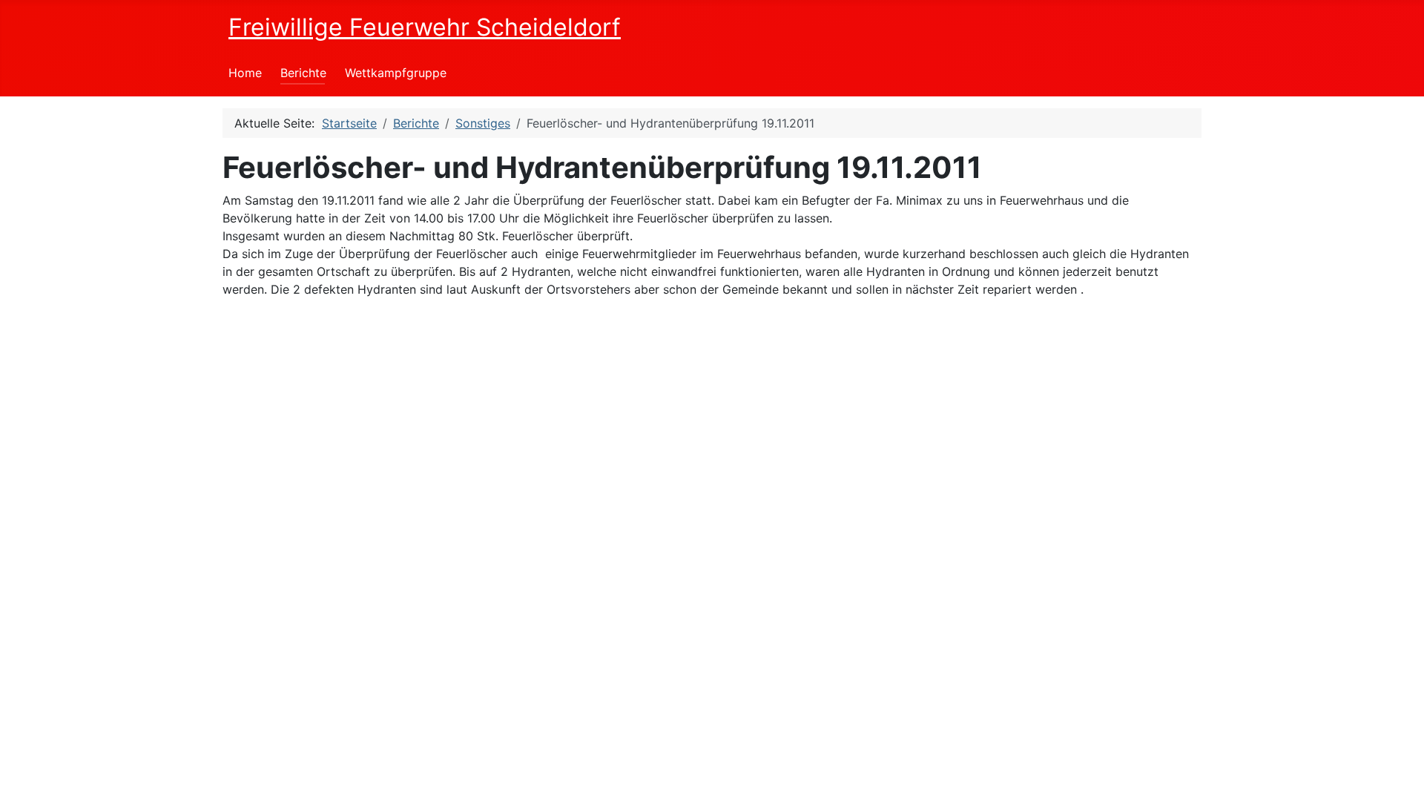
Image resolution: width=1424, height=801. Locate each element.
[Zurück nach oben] (1398, 773)
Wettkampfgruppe (395, 72)
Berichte (303, 72)
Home (245, 72)
